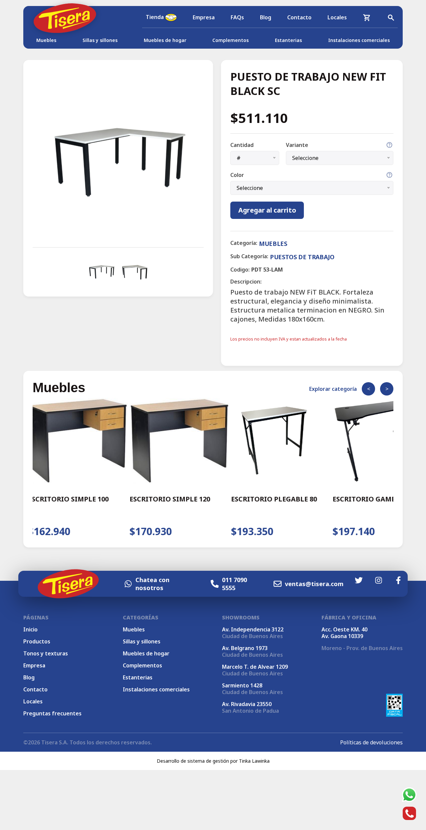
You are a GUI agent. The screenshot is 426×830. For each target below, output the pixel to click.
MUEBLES (273, 244)
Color (237, 175)
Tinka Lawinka (254, 761)
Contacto (299, 17)
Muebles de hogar (165, 40)
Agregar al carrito (267, 210)
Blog (265, 17)
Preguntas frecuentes (52, 713)
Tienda (155, 17)
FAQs (237, 17)
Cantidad (242, 145)
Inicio (30, 629)
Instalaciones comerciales (359, 40)
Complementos (230, 40)
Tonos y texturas (45, 653)
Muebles (46, 40)
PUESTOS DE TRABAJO (302, 257)
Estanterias (288, 40)
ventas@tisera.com (314, 584)
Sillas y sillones (100, 40)
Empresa (204, 17)
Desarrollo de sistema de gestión (193, 761)
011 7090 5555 (234, 584)
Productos (36, 641)
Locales (337, 17)
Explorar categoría (333, 389)
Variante (297, 145)
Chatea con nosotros (152, 584)
